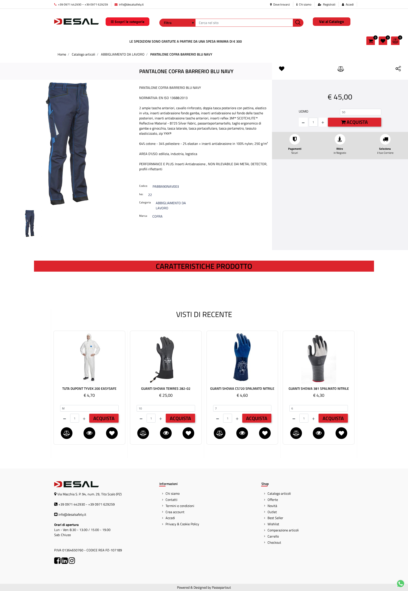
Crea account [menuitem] (175, 511)
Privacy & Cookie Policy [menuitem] (182, 524)
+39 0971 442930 (69, 4)
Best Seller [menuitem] (275, 517)
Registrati (329, 4)
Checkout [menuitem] (274, 542)
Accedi (350, 4)
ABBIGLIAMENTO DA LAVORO (122, 54)
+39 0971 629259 (96, 4)
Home (62, 54)
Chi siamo (304, 4)
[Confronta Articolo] (341, 69)
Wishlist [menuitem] (273, 524)
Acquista (357, 122)
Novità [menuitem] (272, 505)
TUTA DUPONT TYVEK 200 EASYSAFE (89, 389)
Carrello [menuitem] (273, 536)
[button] (298, 23)
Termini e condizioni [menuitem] (180, 505)
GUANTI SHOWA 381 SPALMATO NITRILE (319, 389)
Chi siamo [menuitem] (173, 493)
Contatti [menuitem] (171, 499)
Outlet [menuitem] (272, 511)
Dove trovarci (281, 4)
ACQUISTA (104, 418)
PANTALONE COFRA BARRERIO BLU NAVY (181, 54)
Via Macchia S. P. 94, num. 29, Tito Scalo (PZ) (89, 494)
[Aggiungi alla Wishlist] (282, 69)
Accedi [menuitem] (170, 517)
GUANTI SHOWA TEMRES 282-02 (165, 389)
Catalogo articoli (83, 54)
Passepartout (221, 587)
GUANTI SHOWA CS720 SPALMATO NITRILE (242, 389)
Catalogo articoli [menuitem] (279, 493)
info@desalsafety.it (131, 4)
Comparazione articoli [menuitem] (283, 530)
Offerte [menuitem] (273, 499)
